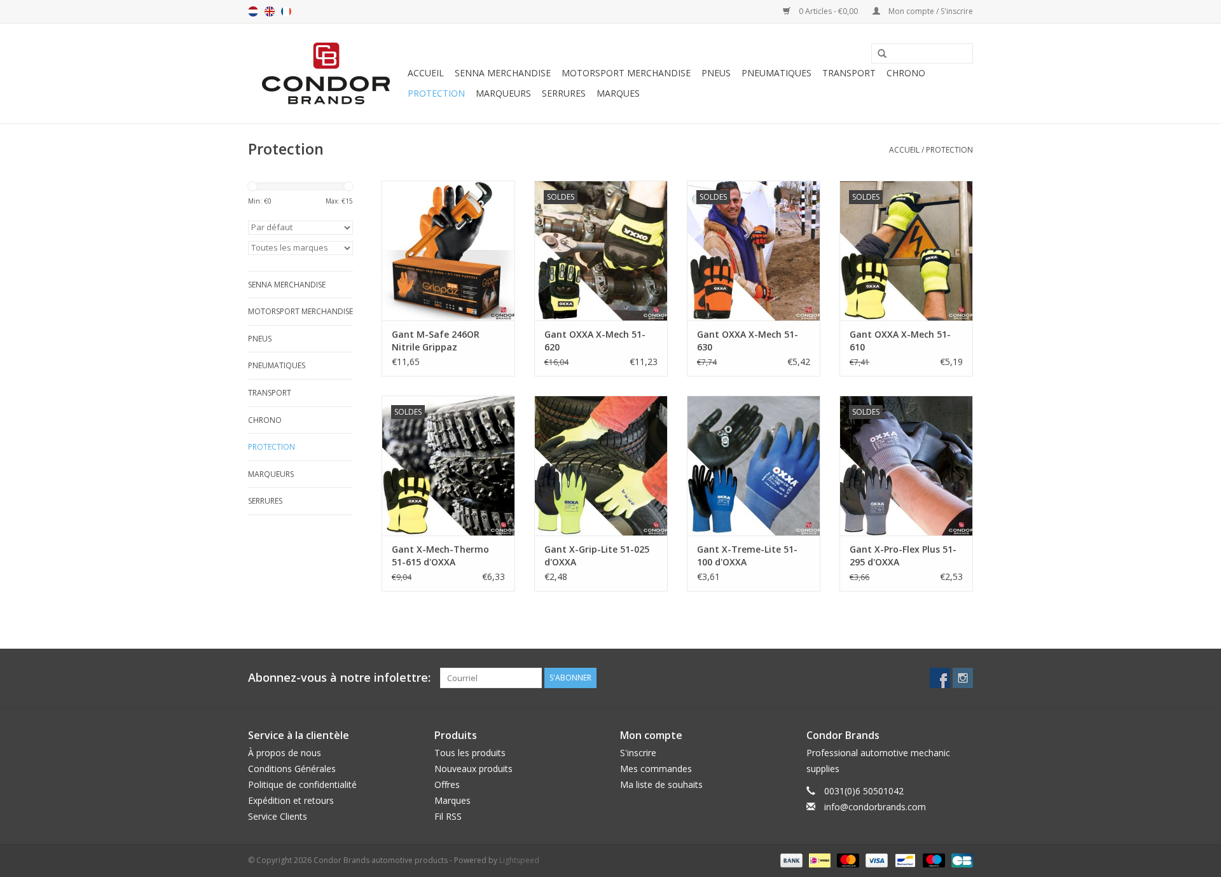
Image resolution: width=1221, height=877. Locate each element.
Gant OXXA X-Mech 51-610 (900, 340)
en (270, 11)
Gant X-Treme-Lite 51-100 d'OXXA (747, 555)
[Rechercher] (877, 54)
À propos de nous (284, 753)
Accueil (426, 73)
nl (253, 11)
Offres (447, 784)
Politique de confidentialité (302, 784)
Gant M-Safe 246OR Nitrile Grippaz (435, 340)
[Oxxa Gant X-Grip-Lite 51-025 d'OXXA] (601, 465)
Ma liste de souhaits (661, 784)
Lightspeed (519, 860)
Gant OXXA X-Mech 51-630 (747, 340)
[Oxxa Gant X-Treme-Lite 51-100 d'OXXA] (753, 465)
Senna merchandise (503, 73)
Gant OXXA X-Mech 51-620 (594, 340)
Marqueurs (503, 93)
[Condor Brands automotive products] (326, 73)
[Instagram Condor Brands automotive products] (963, 678)
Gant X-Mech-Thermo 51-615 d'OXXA (440, 555)
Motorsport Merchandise (626, 73)
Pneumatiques (776, 73)
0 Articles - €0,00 (828, 11)
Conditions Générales (292, 769)
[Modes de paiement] (790, 859)
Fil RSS (448, 816)
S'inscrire (638, 753)
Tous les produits (470, 753)
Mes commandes (656, 769)
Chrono (905, 73)
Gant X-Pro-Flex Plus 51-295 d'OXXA (903, 555)
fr (286, 11)
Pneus (716, 73)
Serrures (564, 93)
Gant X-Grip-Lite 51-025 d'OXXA (596, 555)
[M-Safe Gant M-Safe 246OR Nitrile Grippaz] (448, 251)
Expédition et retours (291, 800)
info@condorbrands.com (875, 807)
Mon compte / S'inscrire (929, 11)
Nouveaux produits (473, 769)
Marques (618, 93)
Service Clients (277, 816)
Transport (849, 73)
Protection (436, 93)
